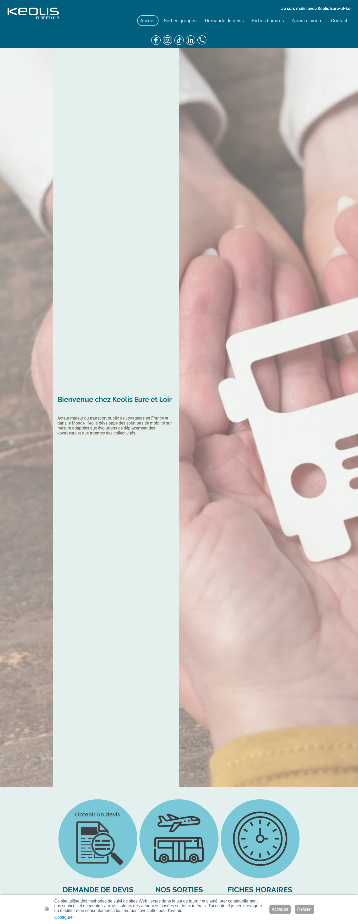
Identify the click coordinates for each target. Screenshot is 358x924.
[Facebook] (156, 40)
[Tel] (202, 40)
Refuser (304, 909)
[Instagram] (167, 40)
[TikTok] (179, 40)
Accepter (280, 909)
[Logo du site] (33, 14)
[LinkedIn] (190, 40)
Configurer (64, 917)
